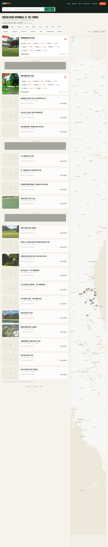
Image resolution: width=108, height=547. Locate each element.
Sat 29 (52, 27)
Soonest (103, 31)
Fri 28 (46, 27)
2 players (6, 31)
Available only (50, 31)
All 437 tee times (25, 54)
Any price (24, 31)
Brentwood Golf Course (29, 327)
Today (12, 27)
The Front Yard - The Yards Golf (31, 299)
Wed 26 (34, 27)
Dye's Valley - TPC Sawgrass (30, 270)
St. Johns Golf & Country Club (31, 170)
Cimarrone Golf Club (28, 38)
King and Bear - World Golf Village (32, 127)
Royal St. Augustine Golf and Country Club (35, 242)
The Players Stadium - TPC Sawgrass (33, 285)
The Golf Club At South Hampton (32, 113)
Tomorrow (19, 27)
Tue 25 (27, 27)
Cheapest (95, 31)
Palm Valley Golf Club (28, 199)
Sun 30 (59, 27)
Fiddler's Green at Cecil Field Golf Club (33, 256)
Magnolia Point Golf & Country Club (33, 98)
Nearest (89, 31)
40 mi (41, 31)
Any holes (33, 31)
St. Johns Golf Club (27, 156)
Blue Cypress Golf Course (29, 369)
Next (42, 386)
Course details (63, 103)
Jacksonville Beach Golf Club (30, 341)
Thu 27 (40, 27)
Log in (102, 3)
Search (49, 9)
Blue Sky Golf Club (27, 355)
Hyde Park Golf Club (27, 76)
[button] (73, 37)
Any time (15, 31)
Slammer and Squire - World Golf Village (34, 184)
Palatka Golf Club (26, 313)
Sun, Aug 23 (8, 9)
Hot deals (59, 31)
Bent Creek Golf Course (28, 228)
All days (5, 27)
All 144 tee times (25, 92)
